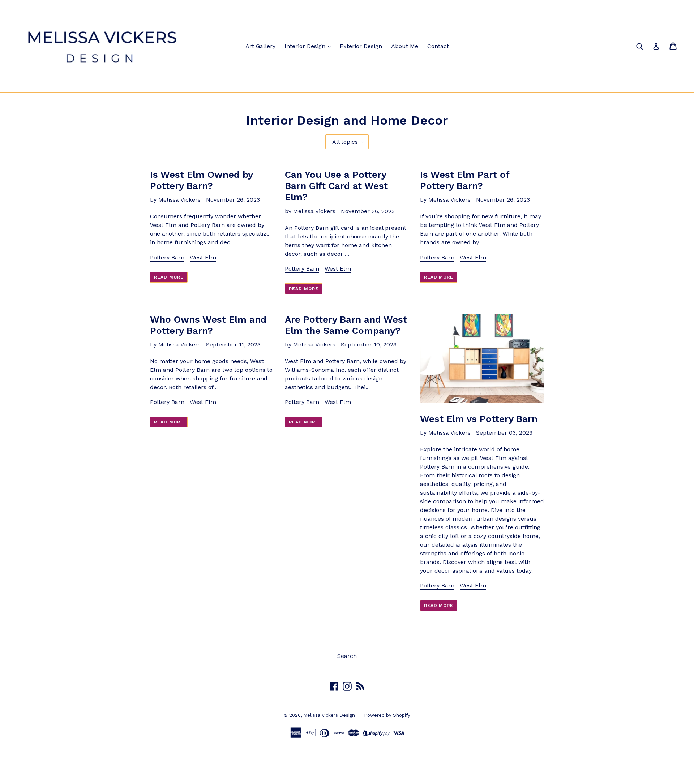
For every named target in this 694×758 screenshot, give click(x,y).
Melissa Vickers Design (329, 715)
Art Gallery (260, 46)
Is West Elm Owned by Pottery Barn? (201, 180)
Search (347, 656)
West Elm (203, 257)
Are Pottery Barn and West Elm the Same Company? (346, 325)
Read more (169, 277)
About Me (404, 46)
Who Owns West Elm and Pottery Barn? (208, 325)
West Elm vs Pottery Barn (478, 418)
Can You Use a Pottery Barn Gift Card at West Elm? (336, 185)
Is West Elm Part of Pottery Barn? (464, 180)
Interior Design (305, 46)
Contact (438, 46)
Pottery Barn (167, 257)
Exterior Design (361, 46)
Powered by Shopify (387, 715)
